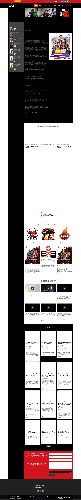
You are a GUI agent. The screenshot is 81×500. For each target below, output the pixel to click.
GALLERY (53, 482)
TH (70, 1)
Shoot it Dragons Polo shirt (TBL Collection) (17, 50)
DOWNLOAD (37, 482)
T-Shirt (10, 12)
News (40, 5)
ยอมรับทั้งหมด (66, 497)
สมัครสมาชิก (18, 1)
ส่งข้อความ (53, 475)
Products (10, 18)
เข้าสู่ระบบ (11, 1)
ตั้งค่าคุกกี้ (60, 497)
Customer (54, 5)
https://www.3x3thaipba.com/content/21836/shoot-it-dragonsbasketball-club (32, 147)
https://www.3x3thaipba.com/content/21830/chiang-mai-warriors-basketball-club (48, 215)
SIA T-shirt (16, 32)
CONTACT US (60, 5)
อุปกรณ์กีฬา (11, 19)
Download (45, 5)
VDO (49, 5)
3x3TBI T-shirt (17, 43)
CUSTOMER (47, 482)
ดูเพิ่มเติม (27, 360)
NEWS (32, 482)
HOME (36, 5)
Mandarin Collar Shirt (12, 11)
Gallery (66, 5)
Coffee (10, 16)
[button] (70, 5)
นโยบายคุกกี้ (19, 498)
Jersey (10, 15)
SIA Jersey (16, 27)
